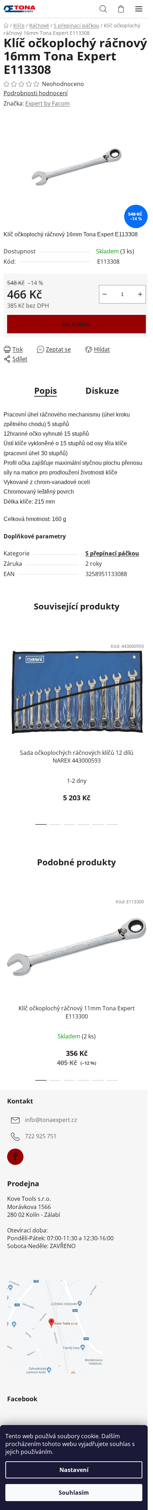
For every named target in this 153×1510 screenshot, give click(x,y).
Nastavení (74, 1470)
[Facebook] (15, 1157)
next (145, 678)
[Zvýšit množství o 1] (140, 294)
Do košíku (76, 324)
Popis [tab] (45, 390)
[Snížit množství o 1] (104, 294)
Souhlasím (74, 1492)
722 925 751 (41, 1136)
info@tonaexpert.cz (51, 1120)
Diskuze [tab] (102, 390)
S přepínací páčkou (112, 553)
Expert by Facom (47, 103)
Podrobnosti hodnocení (36, 93)
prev (7, 678)
